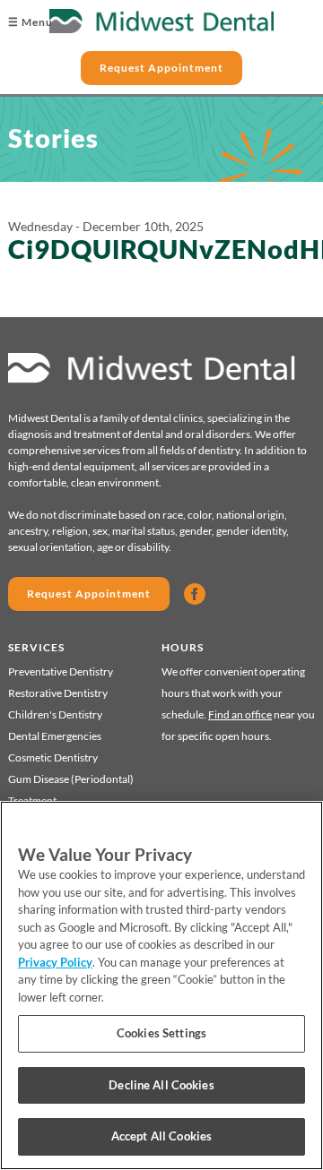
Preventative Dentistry (60, 671)
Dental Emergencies (54, 736)
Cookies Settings (161, 1033)
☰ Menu (30, 22)
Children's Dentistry (55, 714)
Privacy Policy (55, 962)
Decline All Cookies (161, 1085)
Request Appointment (161, 67)
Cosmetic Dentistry (53, 757)
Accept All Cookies (161, 1136)
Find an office (240, 714)
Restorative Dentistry (58, 693)
